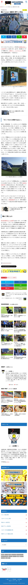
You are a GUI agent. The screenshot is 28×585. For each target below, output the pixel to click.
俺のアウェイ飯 (6, 526)
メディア (10, 556)
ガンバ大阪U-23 (8, 554)
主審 (18, 556)
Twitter (17, 384)
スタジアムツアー (20, 554)
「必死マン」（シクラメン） (15, 50)
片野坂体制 (11, 199)
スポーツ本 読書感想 (7, 530)
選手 (15, 277)
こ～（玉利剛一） (10, 371)
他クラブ (21, 556)
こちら (7, 461)
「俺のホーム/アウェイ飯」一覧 (14, 580)
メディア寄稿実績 (13, 579)
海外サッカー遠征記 (7, 533)
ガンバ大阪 (4, 277)
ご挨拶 (7, 579)
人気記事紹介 (19, 579)
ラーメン (14, 556)
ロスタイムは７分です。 (13, 583)
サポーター (10, 277)
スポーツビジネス (4, 556)
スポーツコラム (6, 518)
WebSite (11, 384)
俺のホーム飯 (5, 522)
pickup (2, 554)
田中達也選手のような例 (7, 220)
